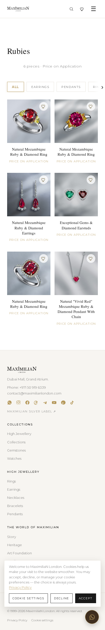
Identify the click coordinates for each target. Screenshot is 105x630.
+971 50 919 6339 (33, 387)
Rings (11, 481)
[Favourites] (82, 9)
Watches (14, 458)
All (15, 87)
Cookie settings (42, 620)
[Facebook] (27, 402)
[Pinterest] (63, 402)
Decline (61, 598)
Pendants (71, 87)
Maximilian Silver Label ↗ (31, 411)
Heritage (14, 545)
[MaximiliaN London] (18, 9)
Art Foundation (19, 553)
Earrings (40, 87)
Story (11, 537)
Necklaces (15, 498)
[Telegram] (45, 402)
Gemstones (16, 450)
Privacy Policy (17, 620)
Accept (86, 598)
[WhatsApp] (9, 402)
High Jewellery (19, 434)
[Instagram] (18, 402)
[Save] (43, 106)
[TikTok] (72, 402)
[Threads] (36, 402)
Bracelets (15, 506)
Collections (16, 442)
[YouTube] (54, 402)
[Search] (71, 9)
